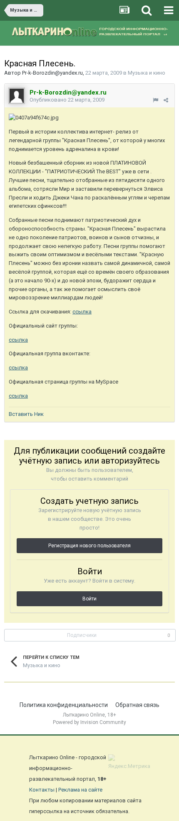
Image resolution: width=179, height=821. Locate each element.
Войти (89, 599)
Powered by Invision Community (89, 722)
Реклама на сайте (80, 790)
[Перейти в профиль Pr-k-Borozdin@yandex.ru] (16, 95)
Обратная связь (137, 705)
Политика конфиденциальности (64, 705)
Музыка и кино (146, 73)
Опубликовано (67, 100)
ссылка (82, 311)
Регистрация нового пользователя (89, 546)
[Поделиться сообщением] (166, 100)
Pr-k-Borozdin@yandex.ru (52, 73)
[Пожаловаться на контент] (155, 100)
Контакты (42, 790)
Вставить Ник (26, 414)
